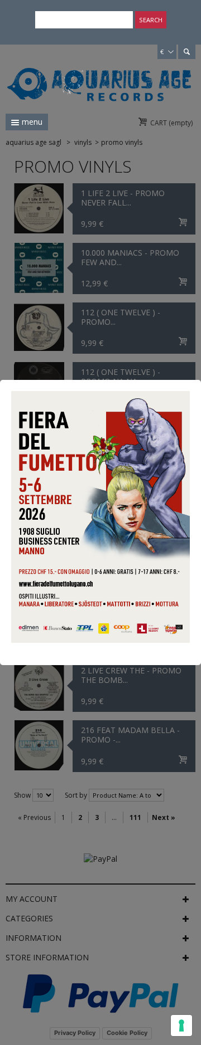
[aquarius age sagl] (99, 79)
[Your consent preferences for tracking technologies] (181, 1025)
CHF (165, 39)
